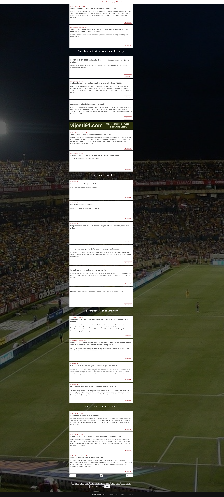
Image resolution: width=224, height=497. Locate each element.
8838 (87, 483)
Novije (73, 476)
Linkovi (123, 494)
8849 (102, 486)
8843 (112, 483)
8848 (97, 486)
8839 (92, 483)
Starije (129, 476)
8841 (102, 483)
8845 (123, 483)
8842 (107, 483)
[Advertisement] (142, 31)
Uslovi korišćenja (113, 494)
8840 (97, 483)
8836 (76, 483)
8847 (91, 486)
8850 (107, 486)
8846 (128, 483)
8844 (118, 483)
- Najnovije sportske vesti (112, 2)
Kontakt (130, 494)
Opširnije (127, 22)
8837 (81, 483)
